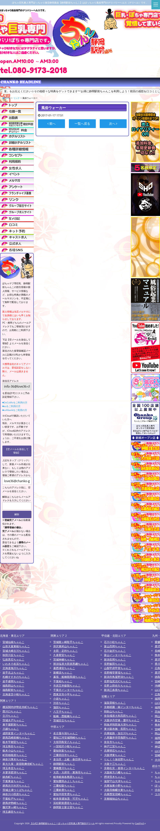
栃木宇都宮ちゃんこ (15, 742)
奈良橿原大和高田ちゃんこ (120, 716)
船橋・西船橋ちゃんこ (67, 716)
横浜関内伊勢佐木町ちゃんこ (20, 707)
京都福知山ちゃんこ (116, 798)
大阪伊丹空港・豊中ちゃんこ (122, 720)
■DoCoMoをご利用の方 (14, 402)
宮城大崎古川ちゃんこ (16, 651)
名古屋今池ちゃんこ (65, 733)
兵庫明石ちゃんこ (115, 750)
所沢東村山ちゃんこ (65, 646)
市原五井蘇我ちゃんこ (67, 685)
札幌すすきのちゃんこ (16, 677)
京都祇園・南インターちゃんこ (123, 707)
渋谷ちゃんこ (61, 703)
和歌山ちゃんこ (113, 711)
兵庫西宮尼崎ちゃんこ (117, 794)
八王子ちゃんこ (62, 711)
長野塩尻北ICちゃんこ (117, 681)
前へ (52, 123)
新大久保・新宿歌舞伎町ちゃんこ (23, 764)
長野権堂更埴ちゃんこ (117, 672)
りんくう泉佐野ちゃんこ (119, 759)
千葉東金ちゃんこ (13, 781)
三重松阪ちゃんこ (64, 785)
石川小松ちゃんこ (115, 642)
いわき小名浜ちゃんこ (16, 664)
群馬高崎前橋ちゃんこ (16, 737)
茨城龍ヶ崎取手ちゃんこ (68, 642)
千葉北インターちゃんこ (68, 690)
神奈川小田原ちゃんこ (16, 794)
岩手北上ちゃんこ (13, 672)
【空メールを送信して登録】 (16, 451)
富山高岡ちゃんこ (115, 646)
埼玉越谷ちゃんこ (13, 811)
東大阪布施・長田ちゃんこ (120, 729)
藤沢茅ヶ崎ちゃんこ (15, 807)
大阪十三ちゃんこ (115, 764)
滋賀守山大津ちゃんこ (117, 781)
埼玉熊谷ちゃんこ (13, 746)
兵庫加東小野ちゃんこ (117, 785)
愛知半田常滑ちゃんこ (67, 794)
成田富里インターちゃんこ (19, 733)
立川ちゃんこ (11, 716)
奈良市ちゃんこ (113, 742)
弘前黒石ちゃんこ (13, 659)
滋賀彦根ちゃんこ (115, 703)
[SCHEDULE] (17, 117)
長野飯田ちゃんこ (115, 664)
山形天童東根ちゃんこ (16, 646)
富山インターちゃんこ (117, 655)
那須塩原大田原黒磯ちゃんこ (71, 664)
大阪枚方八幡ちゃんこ (117, 772)
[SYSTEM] (17, 124)
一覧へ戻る (82, 123)
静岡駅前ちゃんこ (64, 764)
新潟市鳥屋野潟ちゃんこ (119, 677)
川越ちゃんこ (11, 729)
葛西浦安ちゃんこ (64, 668)
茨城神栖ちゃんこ (64, 659)
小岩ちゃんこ (61, 698)
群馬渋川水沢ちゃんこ (16, 785)
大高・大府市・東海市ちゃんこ (72, 772)
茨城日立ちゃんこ (64, 720)
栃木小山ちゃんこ (13, 750)
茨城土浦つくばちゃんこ (18, 790)
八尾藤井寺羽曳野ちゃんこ (120, 737)
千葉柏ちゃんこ (62, 681)
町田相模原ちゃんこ (15, 755)
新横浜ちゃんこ (62, 672)
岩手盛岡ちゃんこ (13, 681)
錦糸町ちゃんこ (12, 777)
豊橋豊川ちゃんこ (64, 768)
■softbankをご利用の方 (14, 410)
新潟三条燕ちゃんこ (116, 690)
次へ (112, 123)
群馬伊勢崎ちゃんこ (15, 803)
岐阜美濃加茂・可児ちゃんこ (71, 798)
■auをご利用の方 (11, 406)
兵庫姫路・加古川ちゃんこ (120, 733)
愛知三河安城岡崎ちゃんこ (69, 737)
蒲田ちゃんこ (61, 707)
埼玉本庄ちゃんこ (13, 768)
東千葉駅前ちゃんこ (15, 724)
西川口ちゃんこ (12, 711)
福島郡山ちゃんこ (13, 685)
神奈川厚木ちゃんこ (15, 759)
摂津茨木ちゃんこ (115, 777)
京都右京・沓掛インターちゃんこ (124, 768)
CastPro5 (139, 823)
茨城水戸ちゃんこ (13, 720)
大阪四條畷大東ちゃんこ (119, 790)
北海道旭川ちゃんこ (15, 668)
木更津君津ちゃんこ (15, 772)
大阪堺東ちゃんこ (115, 755)
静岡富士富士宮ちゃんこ (68, 807)
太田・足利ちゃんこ (65, 651)
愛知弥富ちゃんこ (64, 750)
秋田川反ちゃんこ (13, 655)
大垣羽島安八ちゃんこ (67, 742)
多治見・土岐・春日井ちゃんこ (72, 759)
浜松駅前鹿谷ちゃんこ (67, 803)
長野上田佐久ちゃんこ (117, 685)
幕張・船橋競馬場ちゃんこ (69, 677)
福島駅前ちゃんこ (13, 690)
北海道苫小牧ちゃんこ (16, 694)
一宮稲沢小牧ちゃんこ (67, 746)
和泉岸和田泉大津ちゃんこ (120, 724)
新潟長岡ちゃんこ (115, 659)
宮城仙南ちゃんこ (13, 642)
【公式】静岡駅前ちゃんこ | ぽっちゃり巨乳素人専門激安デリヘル (62, 823)
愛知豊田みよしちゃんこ (68, 781)
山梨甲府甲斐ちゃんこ (117, 668)
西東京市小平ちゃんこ (67, 694)
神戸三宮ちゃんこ (115, 746)
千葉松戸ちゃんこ (13, 798)
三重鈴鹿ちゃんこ (64, 790)
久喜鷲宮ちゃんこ (64, 655)
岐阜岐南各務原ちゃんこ (68, 777)
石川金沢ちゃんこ (115, 651)
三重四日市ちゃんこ (65, 755)
